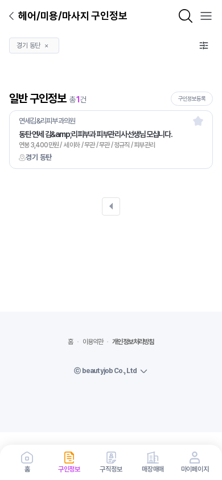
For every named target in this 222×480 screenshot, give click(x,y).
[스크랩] (198, 120)
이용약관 (93, 342)
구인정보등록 (191, 98)
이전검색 (111, 206)
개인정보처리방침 (133, 342)
